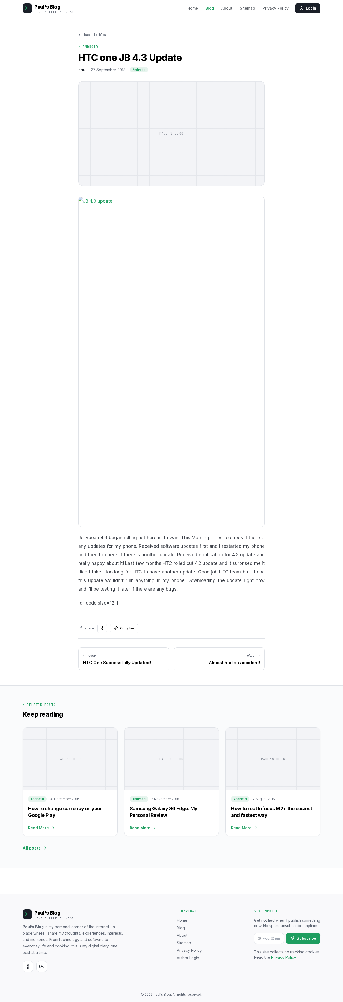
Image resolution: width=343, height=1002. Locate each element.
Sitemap (247, 8)
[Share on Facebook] (102, 628)
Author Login (188, 957)
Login (311, 8)
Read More (38, 827)
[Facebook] (28, 966)
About (226, 8)
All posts (32, 848)
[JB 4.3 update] (171, 362)
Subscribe (306, 938)
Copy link (127, 628)
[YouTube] (41, 966)
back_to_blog (95, 35)
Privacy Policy (276, 8)
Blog (210, 8)
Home (192, 8)
